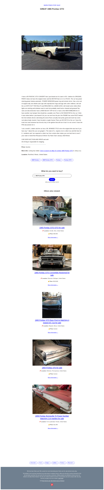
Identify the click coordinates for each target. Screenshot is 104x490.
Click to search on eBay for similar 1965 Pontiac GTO (56, 151)
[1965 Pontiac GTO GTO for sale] (52, 225)
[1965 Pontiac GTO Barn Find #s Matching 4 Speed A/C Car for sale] (52, 317)
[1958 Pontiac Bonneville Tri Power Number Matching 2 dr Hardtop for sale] (52, 413)
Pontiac (58, 160)
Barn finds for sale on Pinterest (57, 480)
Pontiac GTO (67, 160)
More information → (53, 237)
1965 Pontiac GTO (48, 160)
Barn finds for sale (52, 5)
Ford (40, 462)
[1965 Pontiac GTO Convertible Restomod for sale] (52, 270)
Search (52, 179)
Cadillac (54, 462)
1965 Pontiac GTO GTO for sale (52, 228)
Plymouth (70, 462)
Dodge (47, 462)
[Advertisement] (52, 23)
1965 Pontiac (35, 160)
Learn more (60, 478)
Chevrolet (32, 462)
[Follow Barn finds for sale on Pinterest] (52, 485)
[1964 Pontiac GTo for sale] (52, 365)
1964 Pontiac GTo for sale (52, 368)
